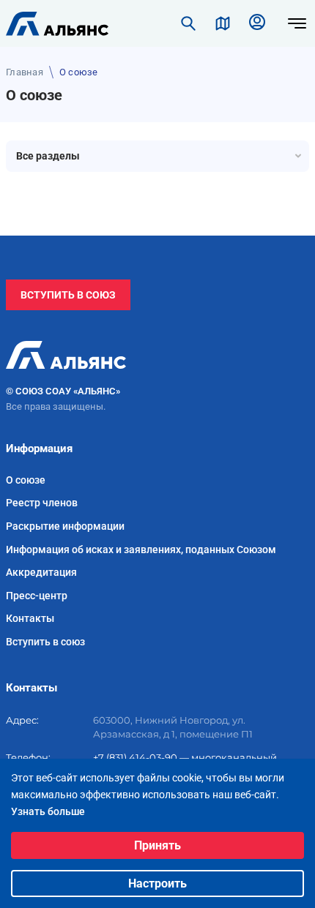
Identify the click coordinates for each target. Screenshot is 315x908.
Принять (157, 845)
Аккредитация (41, 572)
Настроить (157, 883)
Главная (24, 72)
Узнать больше (48, 811)
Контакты (30, 618)
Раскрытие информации (65, 526)
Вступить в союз (68, 295)
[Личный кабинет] (257, 23)
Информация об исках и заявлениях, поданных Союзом (141, 549)
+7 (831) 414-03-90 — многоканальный (185, 757)
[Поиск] (188, 23)
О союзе (25, 480)
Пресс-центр (36, 595)
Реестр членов (42, 503)
